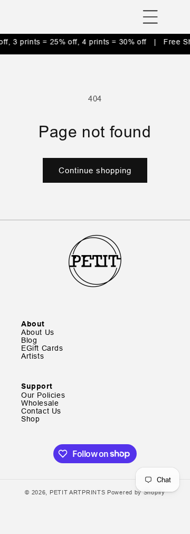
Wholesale (40, 403)
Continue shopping (95, 170)
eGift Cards (42, 348)
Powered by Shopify (136, 492)
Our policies (43, 395)
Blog (29, 340)
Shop (30, 419)
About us (37, 332)
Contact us (41, 411)
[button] (150, 17)
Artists (32, 356)
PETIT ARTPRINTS (78, 492)
